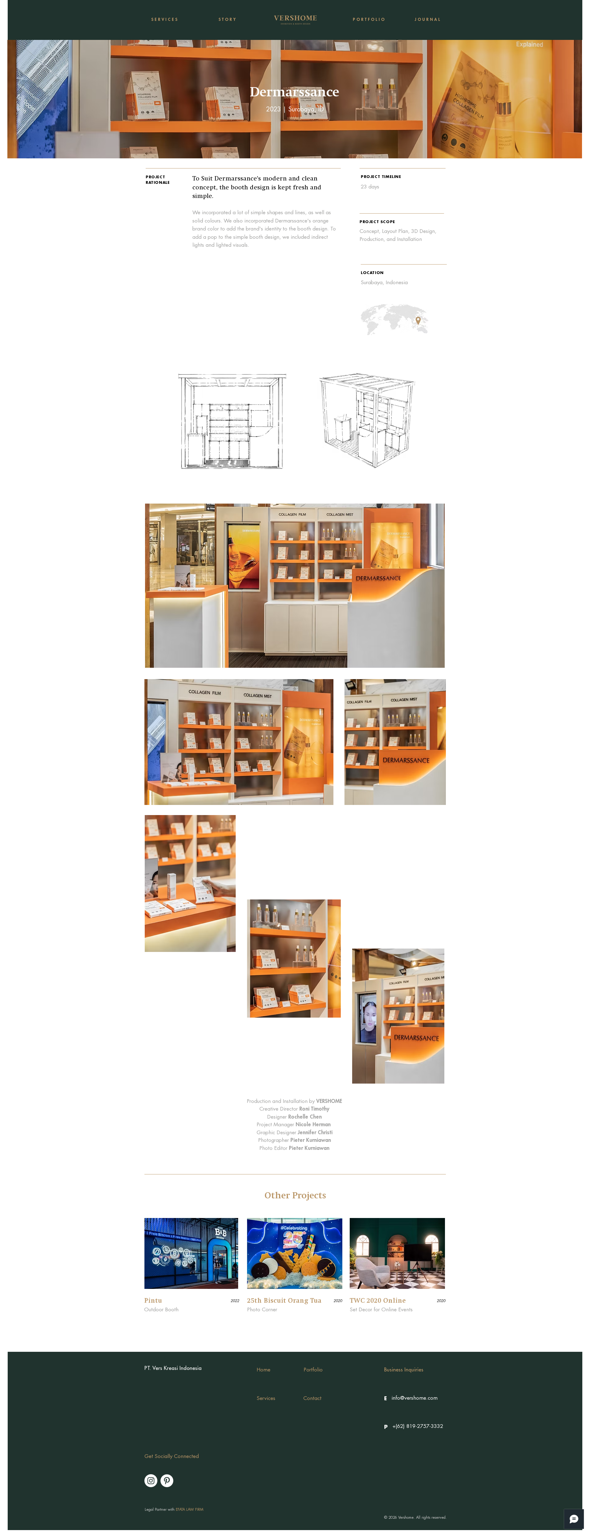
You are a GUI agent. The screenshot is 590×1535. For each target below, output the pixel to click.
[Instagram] (150, 1480)
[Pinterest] (166, 1480)
